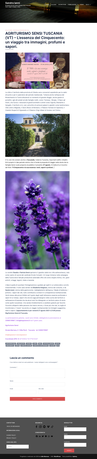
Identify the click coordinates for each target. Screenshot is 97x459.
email (65, 426)
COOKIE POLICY (11, 435)
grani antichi (21, 343)
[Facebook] (36, 426)
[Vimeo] (48, 426)
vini (58, 345)
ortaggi (57, 343)
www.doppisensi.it (21, 335)
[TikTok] (52, 426)
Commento (13, 367)
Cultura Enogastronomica (17, 30)
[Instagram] (40, 426)
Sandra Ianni (12, 2)
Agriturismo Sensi (10, 343)
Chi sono (53, 4)
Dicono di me (62, 4)
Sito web (41, 388)
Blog (87, 4)
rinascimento (9, 345)
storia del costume (26, 345)
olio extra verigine (48, 343)
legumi (35, 343)
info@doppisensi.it (10, 335)
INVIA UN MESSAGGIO (13, 426)
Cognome (67, 442)
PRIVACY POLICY (11, 438)
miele (40, 343)
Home (47, 4)
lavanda (29, 343)
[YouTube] (44, 426)
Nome (11, 381)
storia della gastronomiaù (40, 345)
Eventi (82, 4)
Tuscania (52, 345)
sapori (17, 345)
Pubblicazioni (72, 4)
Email (11, 388)
